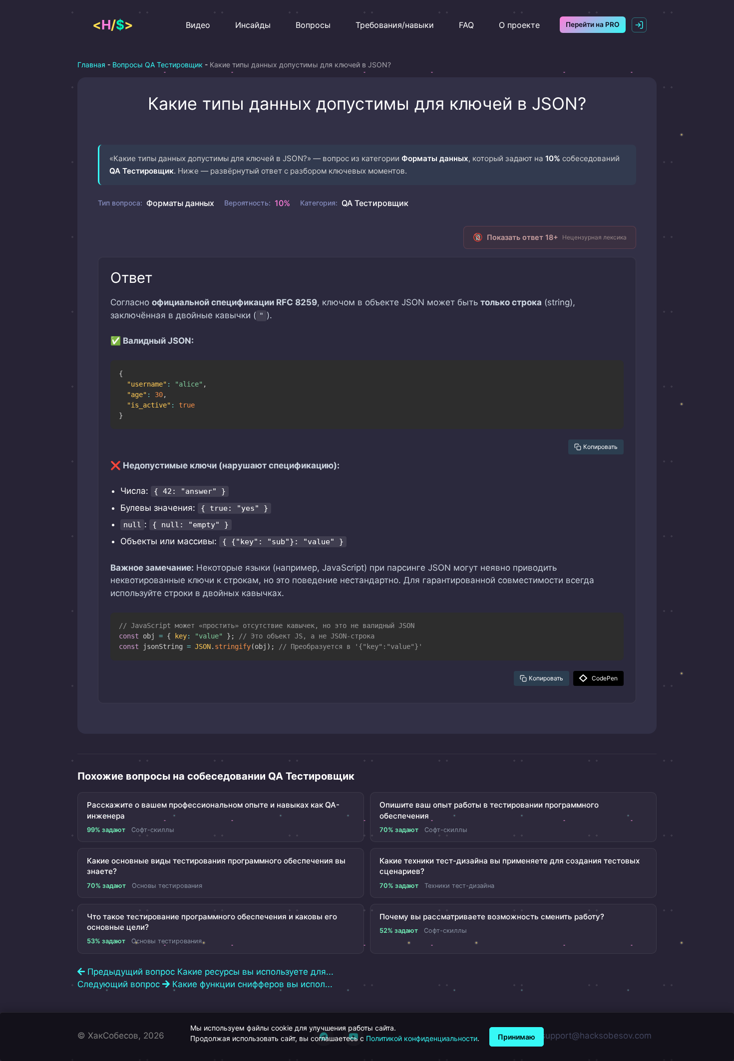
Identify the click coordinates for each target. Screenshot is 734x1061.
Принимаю (516, 1037)
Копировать (600, 446)
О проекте (519, 25)
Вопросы (313, 25)
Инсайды (253, 25)
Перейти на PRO (593, 24)
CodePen (605, 678)
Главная (91, 64)
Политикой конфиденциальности (421, 1038)
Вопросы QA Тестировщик (157, 64)
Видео (198, 25)
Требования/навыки (395, 25)
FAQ (466, 25)
